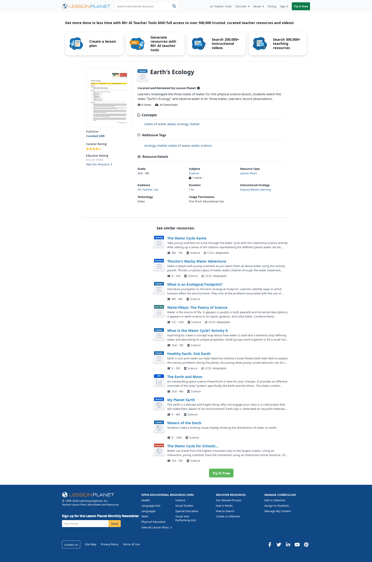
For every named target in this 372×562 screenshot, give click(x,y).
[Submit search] (174, 6)
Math (144, 516)
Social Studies (184, 505)
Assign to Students (276, 505)
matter (195, 124)
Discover (240, 6)
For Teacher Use (148, 189)
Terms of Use (131, 544)
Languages (148, 511)
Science (194, 173)
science (206, 145)
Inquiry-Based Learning (255, 189)
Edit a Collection (274, 500)
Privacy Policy (109, 544)
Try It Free (301, 6)
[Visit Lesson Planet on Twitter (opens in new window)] (279, 544)
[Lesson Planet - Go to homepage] (88, 6)
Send (114, 524)
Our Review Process (228, 500)
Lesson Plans (248, 173)
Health (145, 500)
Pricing (272, 6)
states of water (155, 124)
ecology (182, 124)
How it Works (224, 505)
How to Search (225, 511)
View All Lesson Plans (155, 527)
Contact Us (71, 544)
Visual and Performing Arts (185, 518)
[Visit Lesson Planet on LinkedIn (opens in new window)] (288, 544)
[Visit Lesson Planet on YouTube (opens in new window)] (297, 544)
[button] (109, 164)
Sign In (284, 6)
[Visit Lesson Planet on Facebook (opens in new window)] (270, 544)
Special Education (186, 511)
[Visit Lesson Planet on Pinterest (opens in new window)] (306, 544)
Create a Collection (228, 516)
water (171, 124)
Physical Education (153, 522)
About (257, 6)
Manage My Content (277, 511)
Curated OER (95, 136)
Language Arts (150, 505)
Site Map (90, 544)
